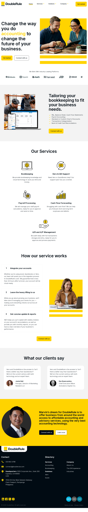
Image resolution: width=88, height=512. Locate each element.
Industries (70, 471)
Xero (46, 475)
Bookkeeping (49, 468)
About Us (70, 465)
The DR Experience (73, 468)
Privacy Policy (78, 505)
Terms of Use (68, 505)
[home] (11, 4)
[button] (40, 4)
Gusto (47, 478)
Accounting (49, 465)
